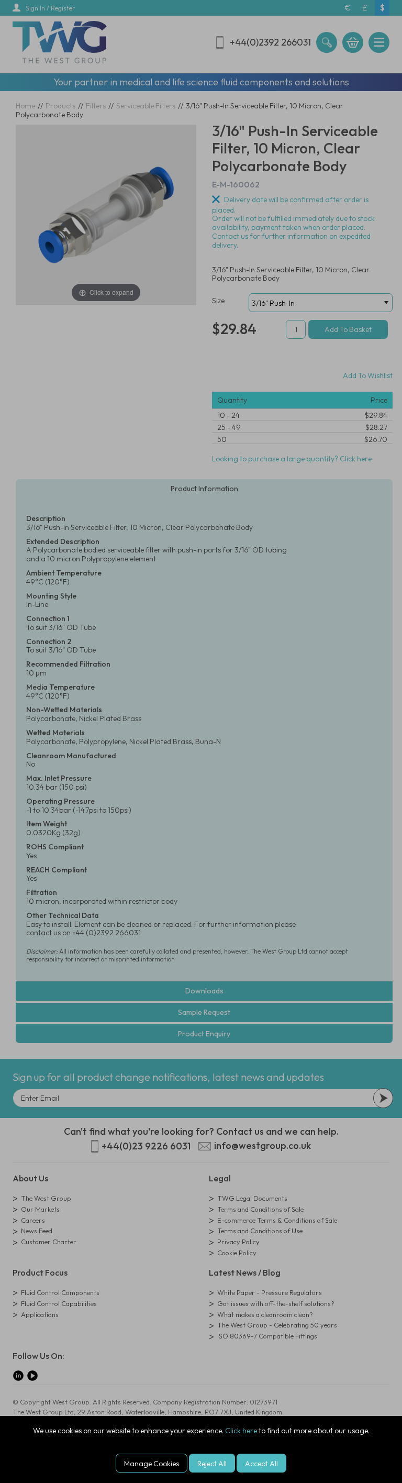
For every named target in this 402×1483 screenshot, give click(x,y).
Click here (241, 1430)
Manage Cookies (151, 1463)
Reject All (212, 1463)
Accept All (261, 1463)
